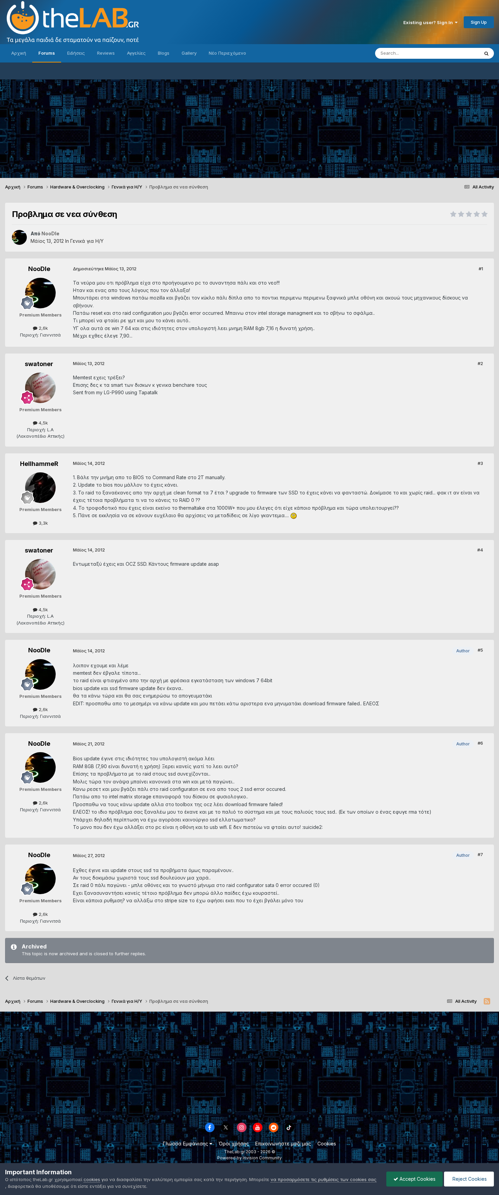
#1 (481, 268)
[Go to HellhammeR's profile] (40, 487)
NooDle (39, 268)
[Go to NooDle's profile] (19, 237)
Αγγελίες (136, 53)
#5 (480, 650)
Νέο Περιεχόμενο (227, 53)
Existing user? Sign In (429, 22)
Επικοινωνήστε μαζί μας (283, 1143)
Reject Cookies (469, 1179)
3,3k (42, 523)
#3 (480, 463)
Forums (46, 53)
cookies (92, 1179)
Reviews (106, 53)
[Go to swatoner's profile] (40, 388)
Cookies (326, 1143)
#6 (480, 743)
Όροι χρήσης (234, 1143)
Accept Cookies (417, 1179)
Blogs (163, 53)
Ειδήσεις (76, 53)
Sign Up (479, 22)
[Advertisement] (249, 127)
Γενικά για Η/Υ (87, 241)
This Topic (459, 53)
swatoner (39, 363)
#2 (480, 363)
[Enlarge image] (293, 515)
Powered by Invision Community (249, 1157)
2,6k (42, 328)
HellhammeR (39, 463)
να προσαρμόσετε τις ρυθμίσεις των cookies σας (323, 1179)
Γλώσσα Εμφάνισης (186, 1143)
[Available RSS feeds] (487, 1001)
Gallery (189, 53)
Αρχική (18, 53)
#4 (480, 550)
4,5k (42, 423)
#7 (480, 854)
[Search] (486, 53)
